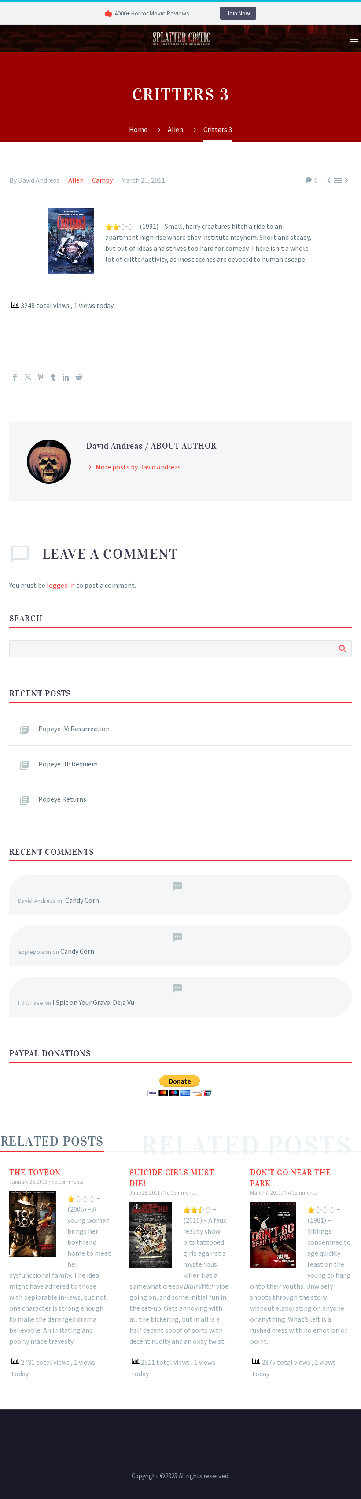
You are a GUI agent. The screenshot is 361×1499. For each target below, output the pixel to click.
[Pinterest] (40, 377)
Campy (102, 180)
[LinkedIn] (66, 377)
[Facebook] (14, 377)
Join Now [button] (238, 13)
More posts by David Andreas (138, 466)
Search (342, 648)
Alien (76, 180)
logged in (61, 585)
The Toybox (35, 1172)
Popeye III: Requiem (68, 763)
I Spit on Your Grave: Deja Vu (93, 1002)
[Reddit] (78, 377)
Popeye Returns (62, 799)
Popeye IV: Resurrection (74, 728)
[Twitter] (27, 377)
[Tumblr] (53, 377)
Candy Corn (82, 900)
